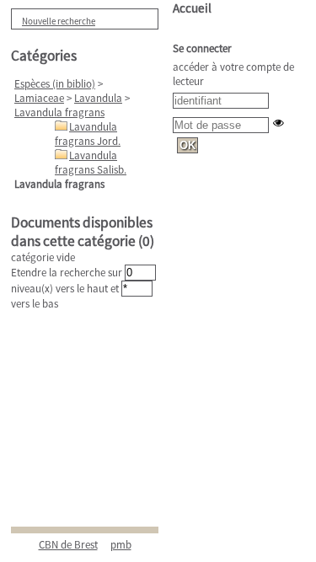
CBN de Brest (68, 545)
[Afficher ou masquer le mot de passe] (278, 122)
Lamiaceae (39, 98)
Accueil (192, 8)
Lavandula (98, 98)
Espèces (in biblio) (54, 84)
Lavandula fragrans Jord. (88, 134)
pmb (120, 545)
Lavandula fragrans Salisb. (90, 162)
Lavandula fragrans (59, 112)
